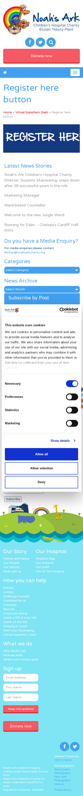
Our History (11, 567)
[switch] (72, 396)
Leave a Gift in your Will (19, 617)
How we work (12, 655)
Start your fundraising (18, 630)
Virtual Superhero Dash (31, 112)
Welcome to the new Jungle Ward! (34, 215)
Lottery (8, 592)
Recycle (8, 609)
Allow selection (41, 468)
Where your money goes (20, 659)
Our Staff (42, 567)
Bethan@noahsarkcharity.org (24, 252)
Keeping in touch (15, 626)
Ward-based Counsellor (25, 205)
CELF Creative (63, 759)
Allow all (41, 454)
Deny (41, 482)
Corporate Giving (15, 613)
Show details (60, 440)
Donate (8, 588)
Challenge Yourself (16, 596)
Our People (11, 563)
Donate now (41, 56)
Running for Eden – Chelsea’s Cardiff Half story (41, 227)
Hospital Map (45, 558)
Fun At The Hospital (50, 571)
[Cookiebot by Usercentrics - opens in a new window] (59, 310)
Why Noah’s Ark (14, 651)
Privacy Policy (62, 789)
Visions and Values (16, 558)
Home (7, 112)
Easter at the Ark (15, 622)
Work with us (12, 571)
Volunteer (10, 605)
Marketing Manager (21, 195)
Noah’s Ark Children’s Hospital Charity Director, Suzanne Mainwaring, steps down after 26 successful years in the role (42, 180)
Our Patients (45, 563)
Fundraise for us (14, 600)
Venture (59, 784)
